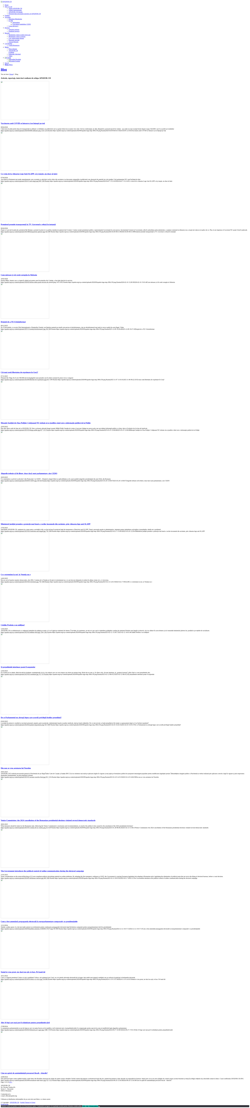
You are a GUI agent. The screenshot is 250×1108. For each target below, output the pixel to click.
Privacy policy (94, 1106)
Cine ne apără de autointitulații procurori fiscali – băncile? (24, 1073)
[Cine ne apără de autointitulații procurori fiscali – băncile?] (25, 1069)
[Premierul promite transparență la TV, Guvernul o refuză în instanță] (25, 220)
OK (84, 1106)
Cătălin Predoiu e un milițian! (13, 625)
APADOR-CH (14, 1102)
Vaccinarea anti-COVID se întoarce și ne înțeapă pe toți (23, 123)
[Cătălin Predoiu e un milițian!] (25, 621)
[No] (99, 1106)
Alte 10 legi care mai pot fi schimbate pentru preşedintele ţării (25, 1023)
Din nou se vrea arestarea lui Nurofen (16, 768)
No (87, 1106)
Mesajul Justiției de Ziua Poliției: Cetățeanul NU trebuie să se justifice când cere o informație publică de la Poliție (46, 423)
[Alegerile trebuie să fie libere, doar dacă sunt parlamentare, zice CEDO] (25, 469)
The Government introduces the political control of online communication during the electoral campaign (42, 871)
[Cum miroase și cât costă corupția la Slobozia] (25, 271)
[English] (8, 58)
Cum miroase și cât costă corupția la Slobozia (19, 275)
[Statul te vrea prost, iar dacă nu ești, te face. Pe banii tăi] (25, 968)
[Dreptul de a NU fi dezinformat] (25, 318)
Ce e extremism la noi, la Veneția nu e (16, 574)
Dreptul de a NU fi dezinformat (13, 322)
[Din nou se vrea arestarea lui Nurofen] (25, 764)
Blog (4, 69)
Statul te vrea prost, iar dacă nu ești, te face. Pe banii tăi (23, 972)
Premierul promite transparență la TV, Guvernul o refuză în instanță (28, 224)
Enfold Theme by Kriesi (27, 1102)
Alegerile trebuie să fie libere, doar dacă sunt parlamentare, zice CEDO (29, 473)
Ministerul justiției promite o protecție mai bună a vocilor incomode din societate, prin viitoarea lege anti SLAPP (45, 524)
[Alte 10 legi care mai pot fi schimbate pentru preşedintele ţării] (25, 1019)
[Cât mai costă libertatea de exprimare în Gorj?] (25, 368)
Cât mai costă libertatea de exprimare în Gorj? (19, 372)
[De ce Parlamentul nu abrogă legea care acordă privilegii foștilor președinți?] (25, 714)
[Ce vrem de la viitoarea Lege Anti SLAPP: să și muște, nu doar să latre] (25, 170)
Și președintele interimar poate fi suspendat (18, 667)
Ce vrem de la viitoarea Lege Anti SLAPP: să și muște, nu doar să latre (29, 174)
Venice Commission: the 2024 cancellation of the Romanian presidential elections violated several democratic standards (48, 820)
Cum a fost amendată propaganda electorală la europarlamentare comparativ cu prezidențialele (39, 921)
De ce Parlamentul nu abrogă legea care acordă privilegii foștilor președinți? (31, 717)
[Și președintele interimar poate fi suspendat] (25, 663)
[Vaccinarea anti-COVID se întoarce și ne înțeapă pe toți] (25, 119)
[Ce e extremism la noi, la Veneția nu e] (25, 571)
